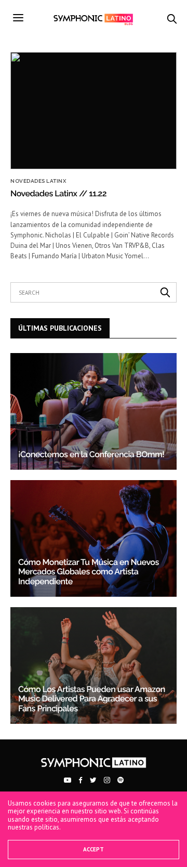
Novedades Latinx (38, 181)
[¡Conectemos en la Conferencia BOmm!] (93, 411)
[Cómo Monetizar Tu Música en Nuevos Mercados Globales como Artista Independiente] (93, 538)
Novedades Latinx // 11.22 (58, 193)
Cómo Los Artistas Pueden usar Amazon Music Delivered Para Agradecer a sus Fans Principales (91, 698)
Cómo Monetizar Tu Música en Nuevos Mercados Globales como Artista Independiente (88, 571)
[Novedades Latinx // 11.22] (93, 110)
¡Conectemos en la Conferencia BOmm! (91, 454)
